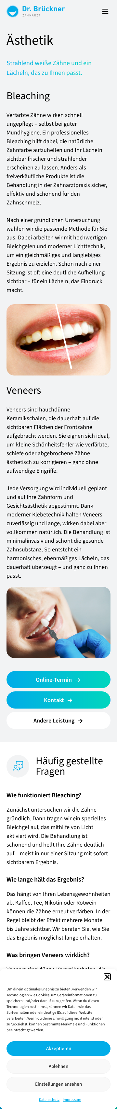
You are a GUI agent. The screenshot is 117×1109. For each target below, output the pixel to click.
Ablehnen (58, 1066)
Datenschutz (49, 1100)
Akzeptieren (58, 1048)
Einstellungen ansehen (58, 1084)
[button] (107, 977)
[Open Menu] (105, 11)
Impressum (72, 1100)
